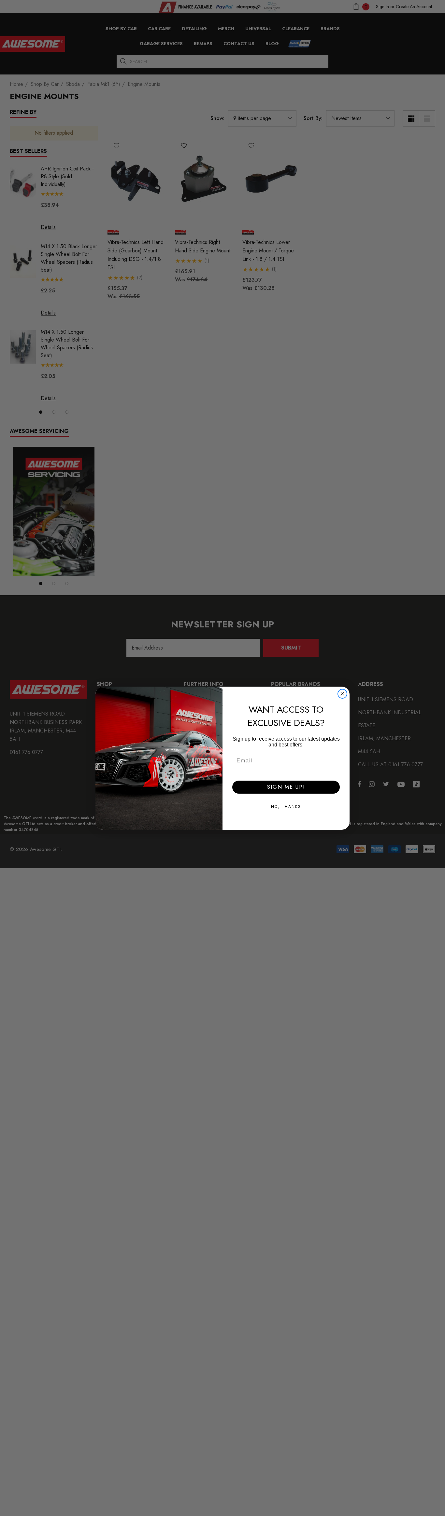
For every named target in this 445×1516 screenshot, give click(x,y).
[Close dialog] (342, 694)
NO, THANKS (286, 807)
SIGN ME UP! (286, 787)
